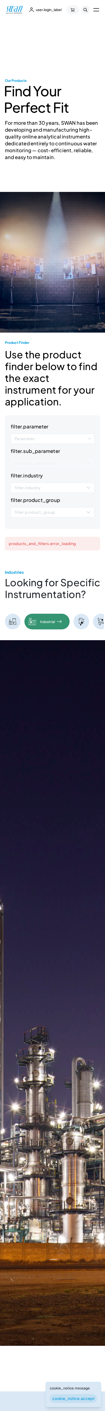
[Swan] (14, 10)
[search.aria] (85, 9)
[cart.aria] (72, 9)
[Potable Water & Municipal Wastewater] (81, 622)
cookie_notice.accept (73, 1398)
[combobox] (52, 438)
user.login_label (49, 9)
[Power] (13, 622)
